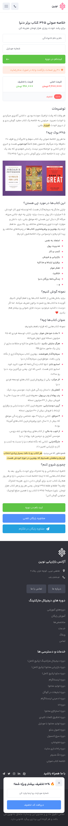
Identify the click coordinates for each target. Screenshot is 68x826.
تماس (62, 641)
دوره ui (61, 705)
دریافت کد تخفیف (34, 805)
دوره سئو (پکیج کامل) (53, 673)
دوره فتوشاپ (58, 742)
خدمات (61, 629)
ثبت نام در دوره (34, 508)
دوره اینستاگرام (57, 680)
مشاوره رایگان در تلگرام (32, 529)
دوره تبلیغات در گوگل (54, 692)
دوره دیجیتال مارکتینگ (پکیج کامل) (46, 661)
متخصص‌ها (59, 622)
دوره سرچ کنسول (56, 736)
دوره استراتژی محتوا (55, 711)
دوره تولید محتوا (57, 686)
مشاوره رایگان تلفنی (34, 518)
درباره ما (56, 589)
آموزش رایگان (58, 616)
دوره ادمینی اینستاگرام (53, 699)
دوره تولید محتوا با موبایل (51, 724)
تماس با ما (36, 589)
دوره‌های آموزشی (56, 610)
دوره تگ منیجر (58, 755)
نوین (10, 814)
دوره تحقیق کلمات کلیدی (52, 717)
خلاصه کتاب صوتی (56, 761)
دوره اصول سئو (57, 730)
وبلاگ (62, 635)
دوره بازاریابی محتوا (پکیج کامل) (48, 667)
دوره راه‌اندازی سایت (55, 749)
